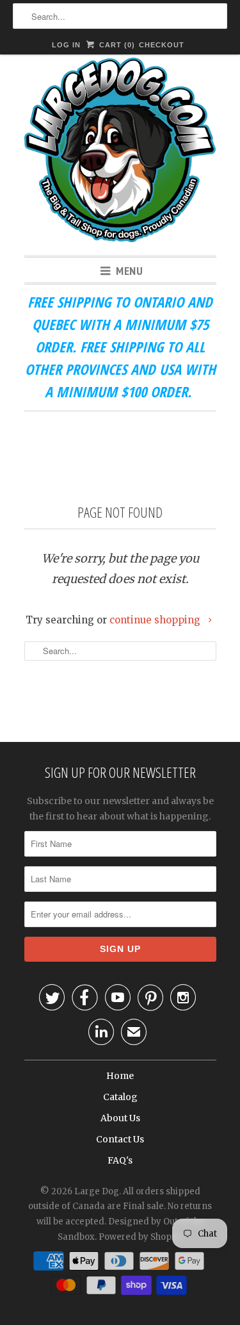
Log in (66, 45)
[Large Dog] (120, 152)
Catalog (120, 1097)
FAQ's (120, 1160)
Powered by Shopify (141, 1236)
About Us (120, 1118)
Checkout (161, 45)
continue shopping (156, 620)
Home (120, 1076)
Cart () (115, 45)
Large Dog (96, 1191)
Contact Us (120, 1139)
